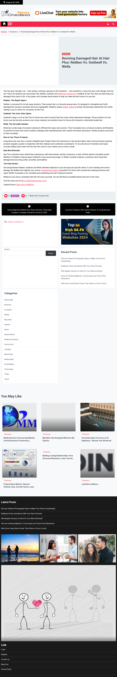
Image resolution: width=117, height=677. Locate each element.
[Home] (4, 24)
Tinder (6, 374)
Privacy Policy (6, 669)
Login (3, 649)
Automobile (8, 300)
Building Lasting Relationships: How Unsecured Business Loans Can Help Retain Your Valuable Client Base (58, 458)
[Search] (113, 24)
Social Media (9, 364)
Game (6, 330)
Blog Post (4, 664)
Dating (6, 315)
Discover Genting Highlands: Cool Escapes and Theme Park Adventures (83, 277)
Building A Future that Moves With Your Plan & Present (81, 266)
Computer (8, 310)
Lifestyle (7, 349)
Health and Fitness (11, 339)
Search (7, 249)
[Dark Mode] (108, 24)
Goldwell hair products (50, 170)
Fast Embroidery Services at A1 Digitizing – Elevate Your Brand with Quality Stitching (97, 440)
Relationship (8, 359)
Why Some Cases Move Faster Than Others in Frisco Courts (83, 283)
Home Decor (9, 344)
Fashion (7, 325)
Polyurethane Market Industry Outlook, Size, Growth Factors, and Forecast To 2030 (18, 487)
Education (8, 320)
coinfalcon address (90, 484)
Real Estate (8, 354)
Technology (8, 369)
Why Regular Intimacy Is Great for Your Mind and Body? (82, 271)
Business (66, 54)
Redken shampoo (69, 107)
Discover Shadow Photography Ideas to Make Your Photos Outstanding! (83, 259)
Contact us (5, 659)
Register (4, 654)
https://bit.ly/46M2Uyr (25, 185)
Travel (6, 379)
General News (9, 334)
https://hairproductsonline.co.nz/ (34, 181)
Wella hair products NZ (67, 94)
